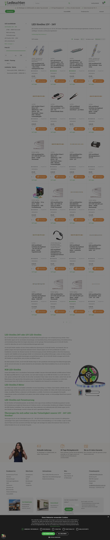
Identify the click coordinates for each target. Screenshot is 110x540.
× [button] (108, 516)
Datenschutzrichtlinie (55, 526)
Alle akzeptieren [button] (48, 533)
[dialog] (55, 527)
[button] (55, 537)
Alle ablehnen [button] (62, 533)
